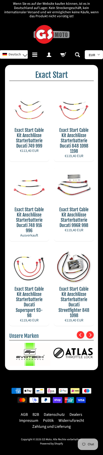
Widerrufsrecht (71, 420)
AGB (24, 414)
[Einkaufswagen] (63, 54)
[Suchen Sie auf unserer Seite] (78, 54)
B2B (35, 414)
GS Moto (47, 439)
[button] (14, 54)
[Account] (49, 54)
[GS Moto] (52, 34)
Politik (48, 420)
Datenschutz (54, 414)
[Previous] (80, 335)
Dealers (76, 414)
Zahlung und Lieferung (51, 426)
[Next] (90, 335)
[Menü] (35, 54)
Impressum (28, 420)
